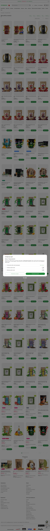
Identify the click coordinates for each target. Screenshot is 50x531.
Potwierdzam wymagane (15, 273)
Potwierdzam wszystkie (35, 273)
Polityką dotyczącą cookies (27, 260)
